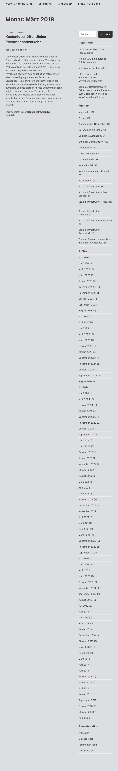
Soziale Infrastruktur (89, 186)
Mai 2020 (83, 564)
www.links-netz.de (19, 4)
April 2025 (84, 334)
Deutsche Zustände (88, 135)
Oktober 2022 (86, 470)
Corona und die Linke (90, 129)
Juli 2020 (83, 558)
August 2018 (85, 647)
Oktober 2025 (86, 298)
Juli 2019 (83, 605)
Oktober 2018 (85, 641)
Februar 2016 (85, 676)
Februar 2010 (85, 706)
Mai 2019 (83, 617)
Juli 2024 (83, 387)
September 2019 (87, 593)
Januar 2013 (85, 682)
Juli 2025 (83, 316)
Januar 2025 (85, 351)
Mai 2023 (83, 440)
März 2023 (84, 446)
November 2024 (87, 363)
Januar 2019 (85, 629)
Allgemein (83, 112)
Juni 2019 (83, 611)
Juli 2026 (83, 257)
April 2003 (84, 717)
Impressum (65, 4)
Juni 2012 (83, 688)
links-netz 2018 (89, 4)
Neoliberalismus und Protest (93, 171)
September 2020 (87, 552)
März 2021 (84, 534)
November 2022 (87, 464)
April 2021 (84, 529)
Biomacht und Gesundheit (92, 124)
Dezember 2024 (87, 357)
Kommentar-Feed (87, 744)
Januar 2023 (85, 458)
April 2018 (84, 652)
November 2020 (87, 546)
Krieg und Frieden (88, 153)
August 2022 (85, 475)
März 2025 (84, 340)
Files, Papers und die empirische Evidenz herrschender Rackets (90, 77)
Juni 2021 (83, 517)
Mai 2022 (83, 481)
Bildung (82, 118)
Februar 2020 (85, 582)
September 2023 (87, 434)
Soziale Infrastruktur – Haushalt (95, 201)
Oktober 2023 (86, 428)
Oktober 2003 (86, 712)
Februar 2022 (85, 499)
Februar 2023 (85, 452)
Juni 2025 (83, 322)
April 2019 (84, 623)
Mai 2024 (83, 393)
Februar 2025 (85, 346)
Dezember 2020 (87, 540)
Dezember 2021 (87, 505)
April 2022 (84, 487)
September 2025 (87, 304)
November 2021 (87, 511)
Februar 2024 (85, 405)
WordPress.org (86, 750)
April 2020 (84, 570)
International (85, 147)
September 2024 (87, 375)
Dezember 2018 (87, 635)
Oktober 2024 (86, 369)
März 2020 (84, 576)
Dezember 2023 (87, 416)
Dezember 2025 (87, 287)
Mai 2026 (83, 263)
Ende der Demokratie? (90, 141)
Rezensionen (85, 180)
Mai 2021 (83, 523)
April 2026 (84, 269)
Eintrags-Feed (86, 738)
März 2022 (84, 493)
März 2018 (84, 658)
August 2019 (85, 599)
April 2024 (84, 399)
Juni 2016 (83, 670)
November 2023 (87, 422)
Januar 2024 (85, 410)
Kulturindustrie (86, 159)
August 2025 (85, 310)
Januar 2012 (85, 694)
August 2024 (85, 381)
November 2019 (87, 588)
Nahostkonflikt (86, 165)
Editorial (45, 4)
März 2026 (84, 275)
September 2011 (87, 700)
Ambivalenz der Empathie (92, 68)
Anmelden (83, 732)
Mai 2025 (83, 328)
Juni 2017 (83, 664)
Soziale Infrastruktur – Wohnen (95, 220)
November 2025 (87, 292)
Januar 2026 (85, 281)
